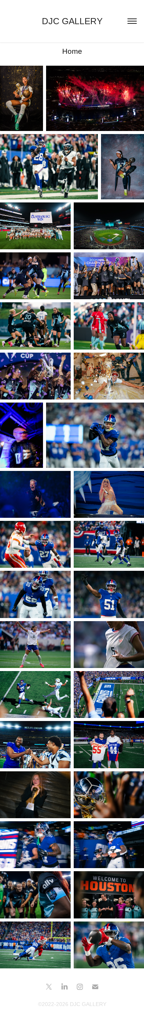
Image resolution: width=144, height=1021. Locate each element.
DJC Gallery (72, 21)
